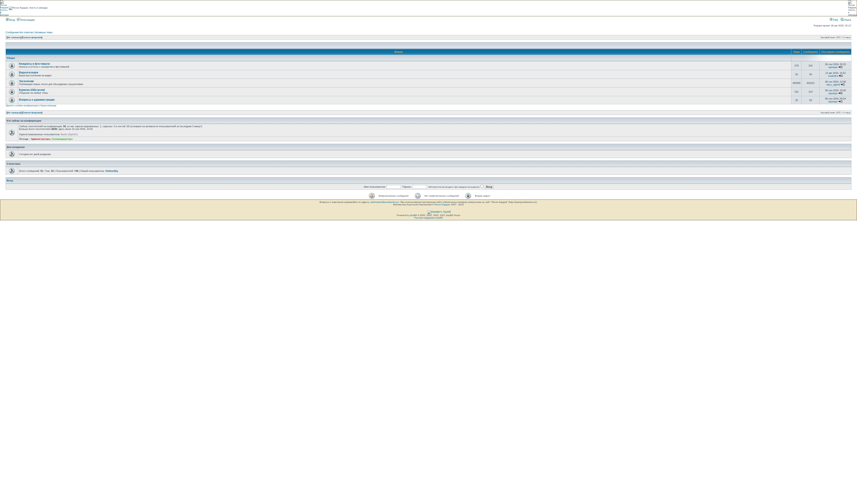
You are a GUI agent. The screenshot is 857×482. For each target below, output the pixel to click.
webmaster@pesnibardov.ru (384, 202)
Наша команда (48, 105)
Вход (12, 20)
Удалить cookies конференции (22, 105)
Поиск (847, 20)
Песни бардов (442, 204)
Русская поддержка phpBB (428, 217)
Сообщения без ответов (19, 32)
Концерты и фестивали (34, 63)
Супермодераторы (62, 139)
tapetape (833, 67)
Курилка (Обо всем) (32, 89)
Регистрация (27, 20)
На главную (14, 37)
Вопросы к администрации (36, 99)
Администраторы (40, 139)
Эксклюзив (26, 81)
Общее (11, 58)
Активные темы (43, 32)
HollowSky (112, 171)
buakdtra (833, 76)
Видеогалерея (28, 72)
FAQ (835, 20)
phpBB (413, 215)
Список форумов (32, 37)
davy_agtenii (833, 84)
